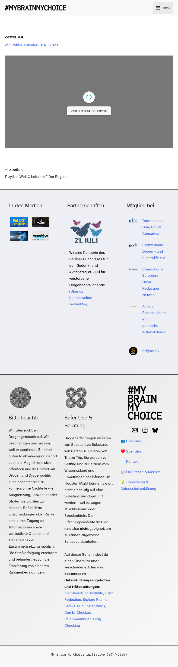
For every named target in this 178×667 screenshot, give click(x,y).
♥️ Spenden (131, 451)
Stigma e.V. (151, 350)
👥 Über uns (131, 441)
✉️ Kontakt (130, 461)
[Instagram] (145, 430)
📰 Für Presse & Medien (140, 471)
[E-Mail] (135, 430)
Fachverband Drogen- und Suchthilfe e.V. (153, 251)
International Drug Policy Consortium (152, 227)
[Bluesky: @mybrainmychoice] (155, 430)
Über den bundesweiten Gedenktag (80, 298)
